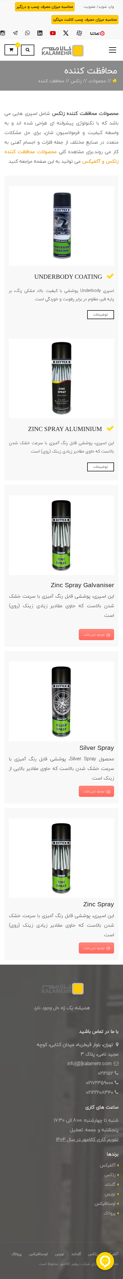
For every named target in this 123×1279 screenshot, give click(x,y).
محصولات (97, 81)
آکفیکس (108, 1165)
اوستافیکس (105, 1203)
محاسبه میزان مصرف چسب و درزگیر (44, 7)
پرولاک (110, 1213)
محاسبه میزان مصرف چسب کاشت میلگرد (85, 19)
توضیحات (100, 314)
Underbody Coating (68, 276)
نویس (110, 1194)
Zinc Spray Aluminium (65, 429)
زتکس (76, 81)
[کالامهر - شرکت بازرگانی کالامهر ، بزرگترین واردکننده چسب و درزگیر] (61, 50)
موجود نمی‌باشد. (93, 634)
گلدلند (110, 1184)
